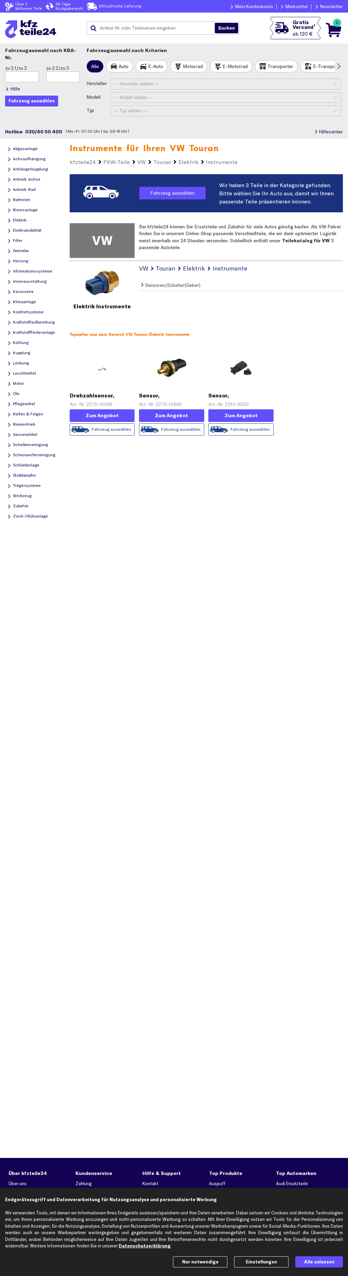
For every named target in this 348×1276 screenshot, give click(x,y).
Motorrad (193, 66)
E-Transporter (328, 66)
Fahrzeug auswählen (172, 193)
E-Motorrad (235, 66)
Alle (95, 66)
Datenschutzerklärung (145, 1245)
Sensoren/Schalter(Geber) (172, 285)
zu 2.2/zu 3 (57, 68)
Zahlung (83, 1183)
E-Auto (155, 66)
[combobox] (153, 28)
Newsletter (331, 6)
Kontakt (150, 1183)
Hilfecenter (331, 132)
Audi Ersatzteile (292, 1183)
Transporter (280, 66)
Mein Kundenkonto (254, 6)
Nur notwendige (200, 1261)
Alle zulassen (319, 1261)
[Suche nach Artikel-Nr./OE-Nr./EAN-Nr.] (226, 28)
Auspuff (217, 1183)
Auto (123, 66)
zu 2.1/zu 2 (16, 68)
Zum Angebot (102, 415)
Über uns (17, 1183)
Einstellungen (261, 1261)
